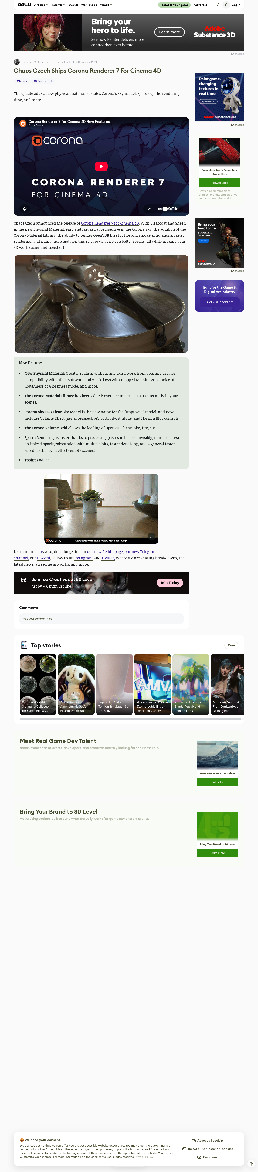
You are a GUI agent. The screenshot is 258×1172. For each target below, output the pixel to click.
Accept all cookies (210, 1141)
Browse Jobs (220, 183)
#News (22, 81)
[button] (101, 304)
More (231, 645)
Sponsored (237, 125)
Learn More (217, 853)
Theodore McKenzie (33, 62)
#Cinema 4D (43, 81)
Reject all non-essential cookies (210, 1149)
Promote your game (174, 5)
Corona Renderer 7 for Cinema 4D (110, 223)
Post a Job (217, 782)
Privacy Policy (144, 1157)
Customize (210, 1157)
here (39, 551)
